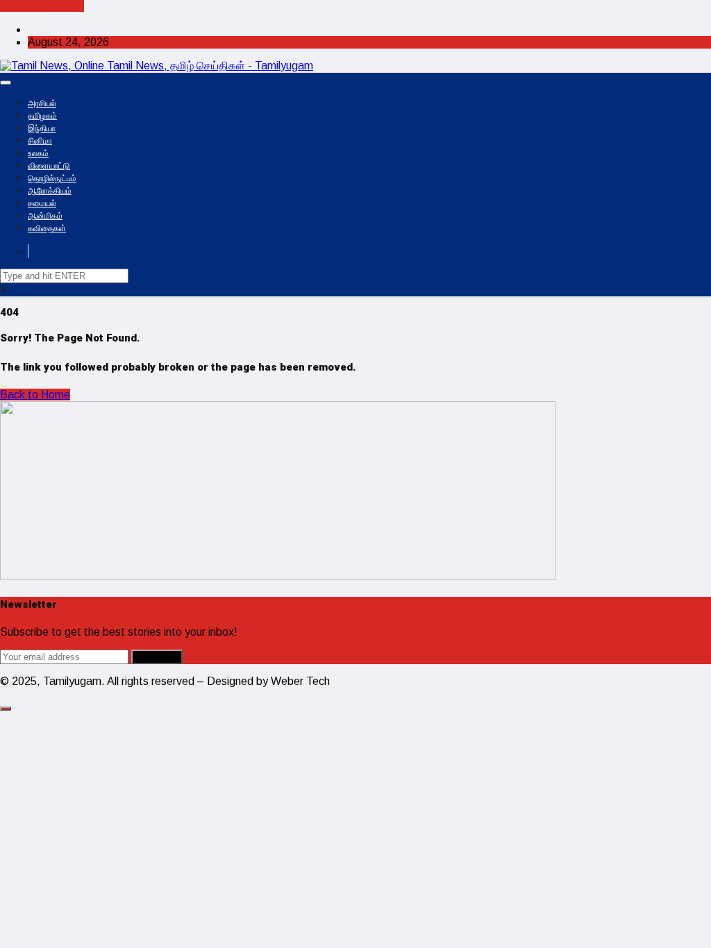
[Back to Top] (5, 708)
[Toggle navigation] (5, 83)
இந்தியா (42, 128)
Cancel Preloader (42, 6)
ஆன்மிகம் (45, 216)
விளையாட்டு (49, 166)
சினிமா (40, 141)
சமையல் (42, 203)
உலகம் (38, 153)
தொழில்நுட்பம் (52, 178)
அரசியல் (42, 103)
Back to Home (35, 394)
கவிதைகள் (47, 228)
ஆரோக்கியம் (50, 191)
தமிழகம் (42, 116)
